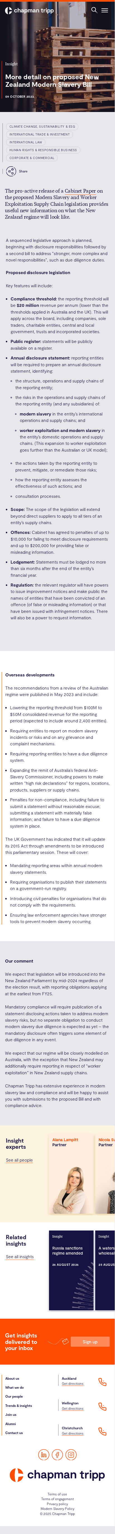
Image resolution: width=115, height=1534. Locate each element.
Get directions (73, 1383)
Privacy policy (57, 1504)
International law (25, 142)
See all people (19, 1159)
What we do (14, 1387)
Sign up (90, 1341)
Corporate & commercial (32, 158)
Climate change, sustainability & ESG (42, 126)
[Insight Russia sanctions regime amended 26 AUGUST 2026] (71, 1270)
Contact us (14, 1433)
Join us (10, 1414)
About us (12, 1378)
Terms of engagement (57, 1499)
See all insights (20, 1256)
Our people (14, 1396)
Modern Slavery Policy (57, 1508)
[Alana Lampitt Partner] (71, 1173)
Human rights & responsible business (43, 150)
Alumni (10, 1424)
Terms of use (57, 1494)
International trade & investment (39, 134)
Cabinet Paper (80, 190)
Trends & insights (18, 1405)
